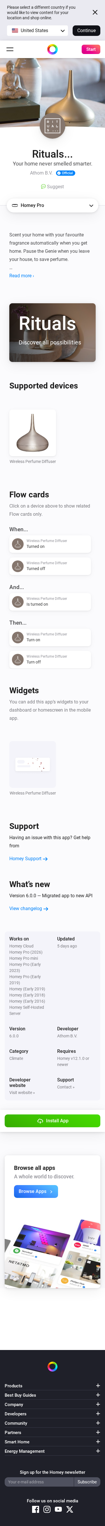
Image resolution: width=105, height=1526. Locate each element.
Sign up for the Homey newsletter (52, 1472)
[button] (37, 30)
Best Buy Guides (20, 1395)
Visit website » (22, 1092)
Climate (16, 1058)
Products (13, 1386)
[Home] (52, 49)
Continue (86, 30)
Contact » (66, 1087)
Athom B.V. (67, 1036)
